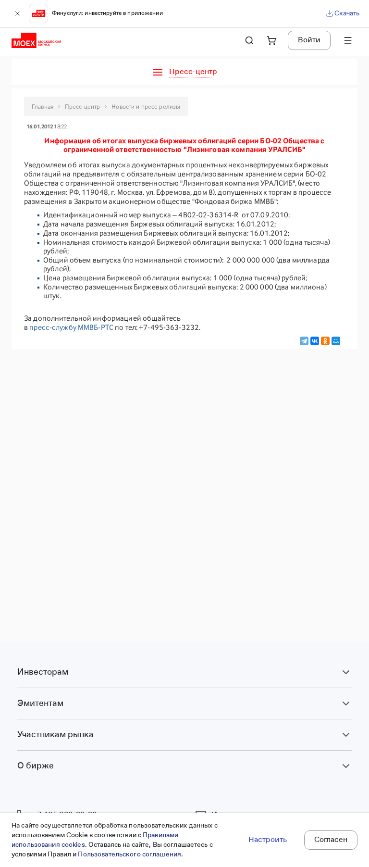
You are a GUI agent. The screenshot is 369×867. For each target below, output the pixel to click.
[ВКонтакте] (314, 341)
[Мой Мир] (336, 341)
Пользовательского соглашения (129, 854)
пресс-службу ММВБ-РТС (71, 327)
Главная (42, 106)
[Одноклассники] (325, 341)
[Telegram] (304, 341)
